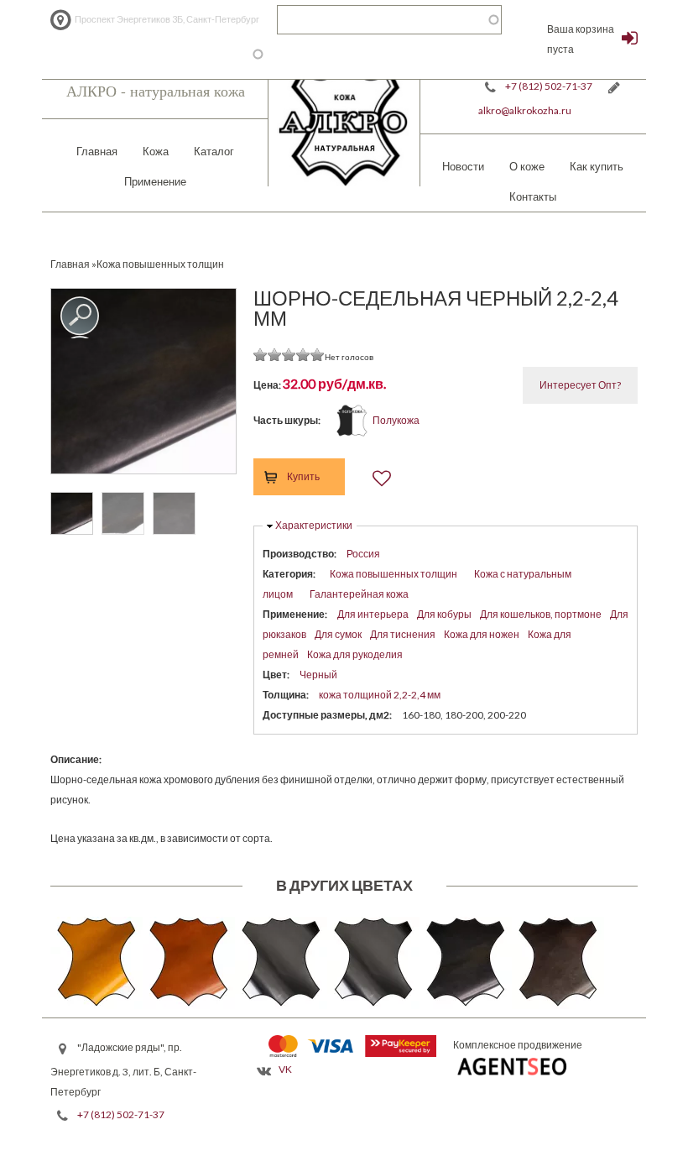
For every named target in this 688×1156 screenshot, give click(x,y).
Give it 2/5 (275, 354)
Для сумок (338, 634)
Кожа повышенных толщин (393, 574)
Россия (363, 553)
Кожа (156, 151)
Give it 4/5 (303, 354)
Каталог (214, 151)
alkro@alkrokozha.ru (524, 110)
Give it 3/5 (289, 354)
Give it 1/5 (260, 354)
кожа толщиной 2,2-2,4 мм (379, 694)
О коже (527, 166)
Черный (318, 674)
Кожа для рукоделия (355, 654)
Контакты (532, 196)
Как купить (596, 166)
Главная (96, 151)
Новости (463, 166)
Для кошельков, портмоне (541, 614)
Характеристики (313, 525)
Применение (155, 181)
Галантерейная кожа (359, 594)
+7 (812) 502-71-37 (548, 86)
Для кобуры (444, 614)
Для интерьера (373, 614)
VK (285, 1069)
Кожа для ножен (481, 634)
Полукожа (396, 420)
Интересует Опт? (580, 385)
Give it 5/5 (317, 354)
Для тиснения (402, 634)
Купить (303, 476)
